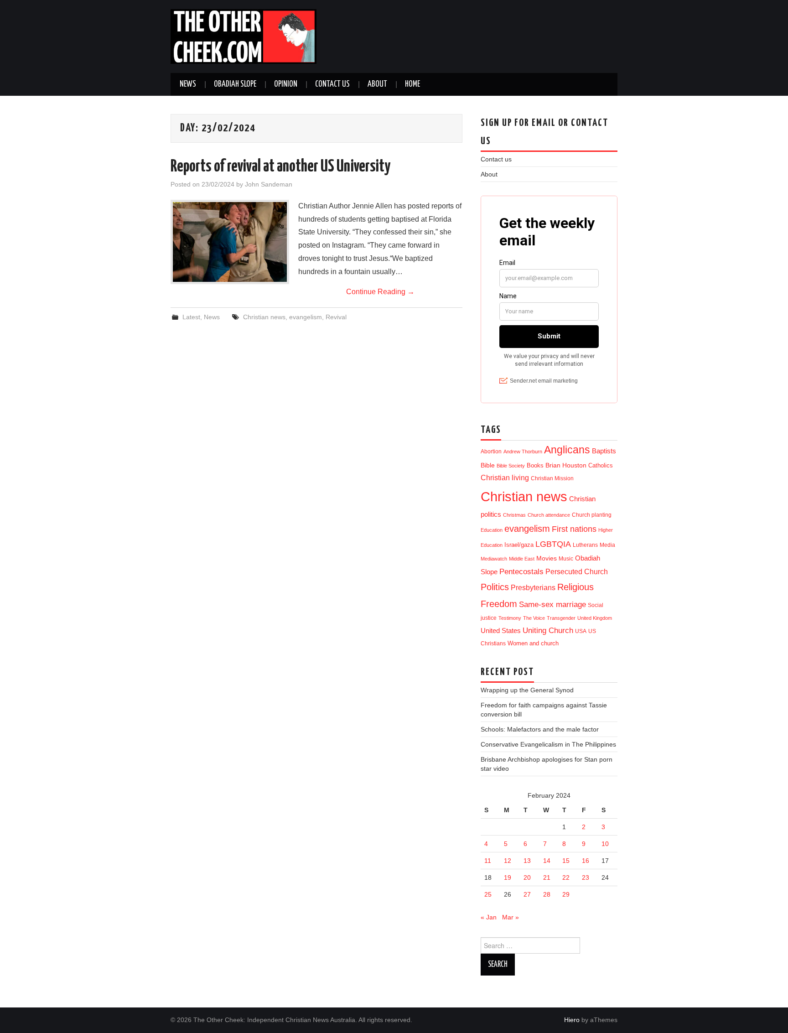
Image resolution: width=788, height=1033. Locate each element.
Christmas (514, 515)
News (188, 84)
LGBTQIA (553, 544)
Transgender (561, 618)
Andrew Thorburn (522, 451)
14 (546, 860)
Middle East (521, 558)
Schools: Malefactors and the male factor (540, 729)
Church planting (592, 515)
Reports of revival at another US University (280, 167)
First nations (574, 529)
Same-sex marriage (552, 604)
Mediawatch (494, 558)
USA (580, 631)
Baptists (604, 451)
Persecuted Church (576, 572)
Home (412, 84)
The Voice (534, 618)
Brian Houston (565, 465)
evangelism (305, 317)
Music (566, 558)
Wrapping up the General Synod (527, 690)
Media (607, 545)
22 (566, 877)
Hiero (572, 1019)
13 (527, 860)
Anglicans (567, 450)
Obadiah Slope (235, 84)
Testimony (509, 618)
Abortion (491, 451)
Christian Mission (552, 478)
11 (487, 860)
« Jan (489, 917)
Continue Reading (380, 292)
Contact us (332, 84)
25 (488, 894)
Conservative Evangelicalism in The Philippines (548, 744)
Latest (191, 317)
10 (605, 843)
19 (507, 877)
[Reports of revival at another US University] (230, 242)
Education (492, 530)
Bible (488, 465)
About (377, 84)
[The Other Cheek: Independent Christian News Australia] (243, 36)
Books (535, 465)
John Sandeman (268, 184)
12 (507, 860)
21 (546, 877)
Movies (546, 558)
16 (585, 860)
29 (566, 894)
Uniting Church (548, 630)
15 (566, 860)
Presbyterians (533, 587)
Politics (495, 587)
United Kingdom (594, 618)
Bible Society (511, 465)
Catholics (600, 465)
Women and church (533, 643)
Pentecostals (521, 571)
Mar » (510, 917)
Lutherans (585, 545)
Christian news (264, 317)
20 (527, 877)
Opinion (285, 84)
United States (501, 630)
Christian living (505, 478)
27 (527, 894)
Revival (336, 317)
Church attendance (549, 515)
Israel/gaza (519, 544)
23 (585, 877)
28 (546, 894)
